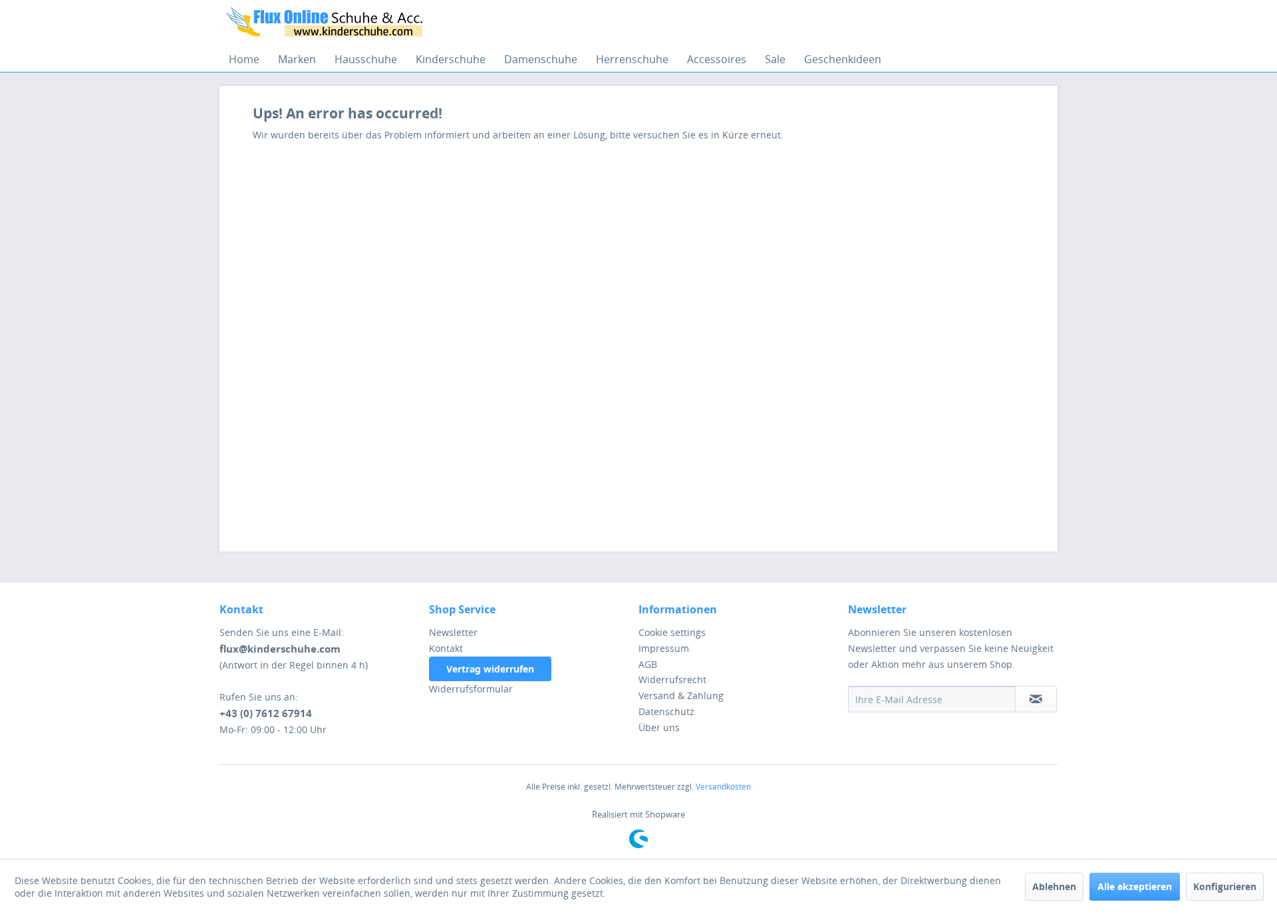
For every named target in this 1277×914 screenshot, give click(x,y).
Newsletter (453, 632)
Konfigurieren (1224, 886)
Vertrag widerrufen (490, 669)
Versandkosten (723, 786)
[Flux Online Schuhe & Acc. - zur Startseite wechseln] (326, 23)
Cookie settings (672, 632)
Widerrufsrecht (672, 679)
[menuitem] (244, 59)
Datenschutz (666, 711)
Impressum (663, 648)
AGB (647, 664)
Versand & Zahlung (681, 695)
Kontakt (446, 648)
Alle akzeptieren (1134, 886)
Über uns (659, 727)
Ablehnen (1054, 886)
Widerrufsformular (471, 689)
